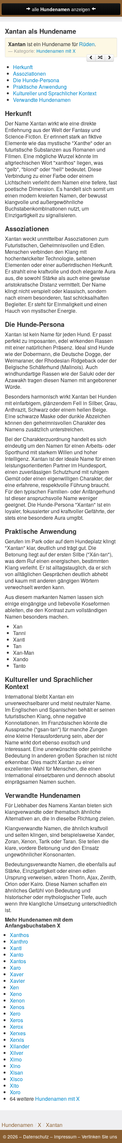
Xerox (16, 1026)
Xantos (18, 961)
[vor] (109, 58)
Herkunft (23, 67)
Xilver (16, 1053)
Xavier (17, 980)
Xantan (54, 1125)
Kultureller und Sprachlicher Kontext (54, 93)
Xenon (17, 1000)
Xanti (16, 948)
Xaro (15, 967)
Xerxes (18, 1033)
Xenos (17, 1007)
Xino (15, 1066)
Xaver (16, 974)
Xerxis (17, 1039)
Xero (15, 1013)
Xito (14, 1085)
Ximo (16, 1059)
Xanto (16, 954)
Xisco (16, 1079)
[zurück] (91, 58)
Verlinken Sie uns (99, 1136)
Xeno (16, 994)
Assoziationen (29, 73)
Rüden (87, 44)
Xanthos (19, 935)
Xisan (16, 1072)
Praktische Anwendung (40, 86)
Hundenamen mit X (55, 50)
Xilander (19, 1046)
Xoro (15, 1092)
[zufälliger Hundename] (100, 58)
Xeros (16, 1020)
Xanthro (19, 941)
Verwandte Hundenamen (42, 99)
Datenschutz (36, 1136)
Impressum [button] (65, 1136)
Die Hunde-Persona (36, 80)
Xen (14, 987)
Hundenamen (17, 1125)
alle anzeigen (61, 9)
